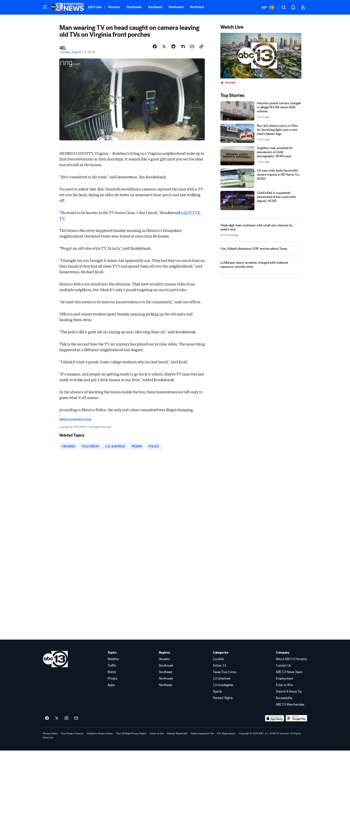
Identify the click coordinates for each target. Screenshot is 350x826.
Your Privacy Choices (72, 733)
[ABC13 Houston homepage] (67, 7)
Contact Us (283, 665)
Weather (113, 659)
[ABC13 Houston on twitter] (57, 718)
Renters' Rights (223, 698)
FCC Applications (226, 733)
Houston (114, 7)
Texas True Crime (224, 672)
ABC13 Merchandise (290, 704)
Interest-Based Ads (177, 733)
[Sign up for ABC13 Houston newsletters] (76, 718)
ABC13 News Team (289, 672)
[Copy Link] (201, 46)
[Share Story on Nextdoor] (182, 46)
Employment (284, 678)
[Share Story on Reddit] (173, 46)
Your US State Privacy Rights (131, 733)
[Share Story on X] (164, 46)
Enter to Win (284, 685)
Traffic (112, 665)
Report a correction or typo (75, 419)
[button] (45, 7)
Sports (217, 691)
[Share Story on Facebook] (154, 46)
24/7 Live (94, 7)
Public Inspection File (202, 733)
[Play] (260, 56)
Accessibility (284, 698)
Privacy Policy (50, 733)
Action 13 (219, 665)
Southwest (134, 7)
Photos (112, 678)
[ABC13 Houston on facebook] (47, 718)
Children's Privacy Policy (100, 733)
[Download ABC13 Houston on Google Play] (296, 718)
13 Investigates (223, 685)
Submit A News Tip (289, 691)
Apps (111, 685)
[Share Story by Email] (192, 46)
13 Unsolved (221, 678)
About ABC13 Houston (291, 659)
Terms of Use (157, 733)
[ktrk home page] (55, 659)
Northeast (197, 7)
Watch (112, 672)
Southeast (155, 7)
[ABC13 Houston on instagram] (66, 718)
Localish (218, 659)
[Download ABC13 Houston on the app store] (274, 718)
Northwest (176, 7)
